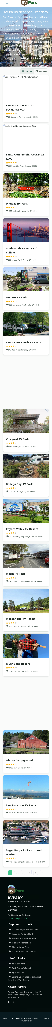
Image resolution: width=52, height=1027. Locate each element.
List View (28, 71)
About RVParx (18, 963)
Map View (42, 71)
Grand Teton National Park (24, 951)
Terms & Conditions (40, 1018)
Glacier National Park (21, 942)
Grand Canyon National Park (25, 929)
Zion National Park (20, 947)
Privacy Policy (26, 1021)
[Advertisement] (26, 382)
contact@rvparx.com (17, 918)
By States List (18, 972)
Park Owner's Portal (21, 968)
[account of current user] (7, 3)
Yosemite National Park (22, 934)
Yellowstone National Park (24, 938)
